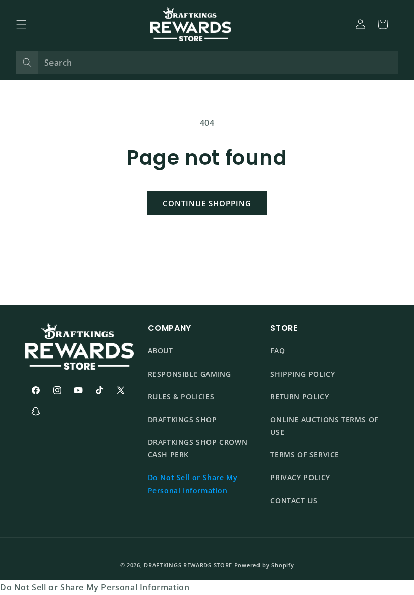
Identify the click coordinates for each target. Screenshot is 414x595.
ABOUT (160, 350)
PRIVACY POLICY (300, 477)
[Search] (27, 62)
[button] (21, 24)
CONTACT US (293, 500)
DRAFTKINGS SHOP (182, 419)
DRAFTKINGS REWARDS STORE (188, 565)
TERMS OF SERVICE (304, 454)
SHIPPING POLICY (302, 374)
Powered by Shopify (264, 565)
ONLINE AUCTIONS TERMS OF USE (324, 425)
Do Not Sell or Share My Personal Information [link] (94, 587)
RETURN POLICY (299, 396)
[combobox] (207, 62)
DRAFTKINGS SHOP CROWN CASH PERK (198, 448)
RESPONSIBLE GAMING (189, 374)
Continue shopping (207, 203)
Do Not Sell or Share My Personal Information (193, 483)
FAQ (277, 350)
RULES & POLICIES (181, 396)
